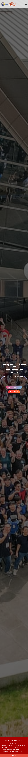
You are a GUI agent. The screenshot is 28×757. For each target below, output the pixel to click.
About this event (13, 384)
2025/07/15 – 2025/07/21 (9, 377)
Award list (14, 389)
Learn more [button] (20, 751)
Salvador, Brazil (20, 377)
